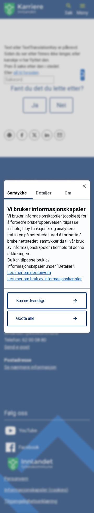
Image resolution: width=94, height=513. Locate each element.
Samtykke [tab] (17, 193)
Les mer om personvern (29, 272)
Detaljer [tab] (44, 193)
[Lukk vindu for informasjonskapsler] (84, 186)
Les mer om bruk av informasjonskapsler (44, 278)
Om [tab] (67, 193)
